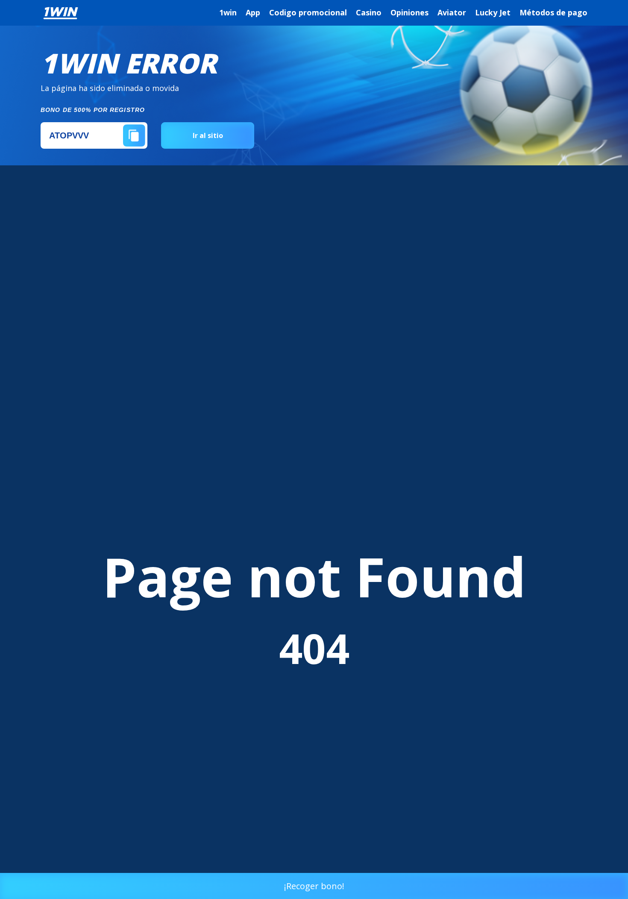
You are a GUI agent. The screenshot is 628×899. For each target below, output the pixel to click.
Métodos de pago (553, 12)
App (253, 12)
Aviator (451, 12)
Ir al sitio (208, 135)
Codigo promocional (308, 12)
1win (228, 12)
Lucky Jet (493, 12)
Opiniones (409, 12)
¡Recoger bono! (314, 886)
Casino (368, 12)
